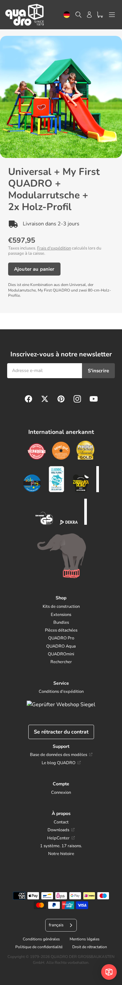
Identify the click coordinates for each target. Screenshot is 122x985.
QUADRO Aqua (61, 646)
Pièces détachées (61, 630)
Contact (61, 822)
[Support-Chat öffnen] (109, 972)
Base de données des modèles (58, 755)
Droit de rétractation (89, 946)
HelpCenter (58, 838)
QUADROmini (61, 654)
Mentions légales (85, 939)
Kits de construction (61, 606)
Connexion (61, 792)
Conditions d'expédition (61, 691)
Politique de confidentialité (38, 946)
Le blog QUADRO (58, 763)
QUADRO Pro (61, 638)
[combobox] (67, 15)
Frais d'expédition (54, 248)
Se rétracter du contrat (61, 731)
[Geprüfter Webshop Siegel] (61, 704)
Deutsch (67, 15)
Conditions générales (41, 939)
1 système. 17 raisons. (61, 846)
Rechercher (61, 662)
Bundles (61, 622)
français (56, 925)
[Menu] (112, 15)
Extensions (61, 615)
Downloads (58, 830)
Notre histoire (61, 854)
